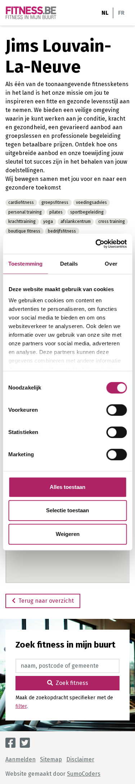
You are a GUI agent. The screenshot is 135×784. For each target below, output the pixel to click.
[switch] (116, 410)
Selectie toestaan (67, 510)
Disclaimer (80, 759)
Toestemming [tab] (25, 264)
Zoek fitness (72, 683)
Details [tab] (69, 264)
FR (121, 12)
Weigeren (68, 534)
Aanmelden (20, 759)
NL (105, 12)
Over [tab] (111, 264)
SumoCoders (83, 773)
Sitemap (51, 759)
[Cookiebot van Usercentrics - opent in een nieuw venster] (96, 243)
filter (21, 706)
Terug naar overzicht (46, 600)
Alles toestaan (67, 487)
